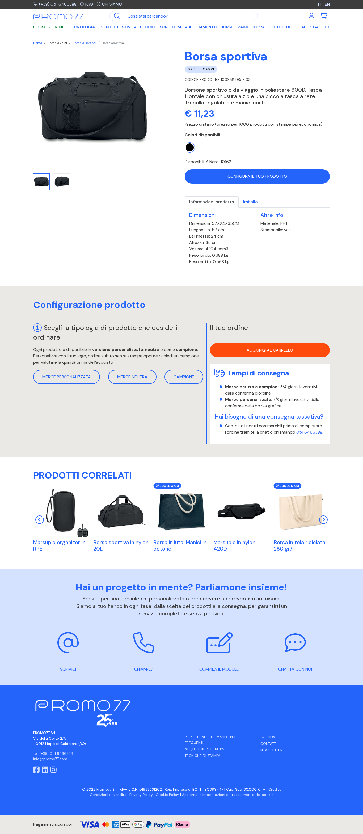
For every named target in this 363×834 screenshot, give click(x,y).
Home (37, 43)
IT (320, 4)
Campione (184, 377)
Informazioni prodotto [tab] (211, 202)
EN (327, 4)
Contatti (268, 744)
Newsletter (271, 750)
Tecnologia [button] (82, 27)
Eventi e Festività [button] (118, 27)
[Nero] (190, 147)
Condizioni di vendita (108, 795)
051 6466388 (309, 432)
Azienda (267, 737)
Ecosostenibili (49, 27)
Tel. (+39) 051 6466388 (53, 753)
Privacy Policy (141, 795)
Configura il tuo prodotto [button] (257, 176)
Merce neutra (132, 377)
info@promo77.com (50, 759)
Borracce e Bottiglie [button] (275, 27)
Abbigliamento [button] (201, 27)
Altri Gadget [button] (315, 27)
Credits (274, 789)
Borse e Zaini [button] (234, 27)
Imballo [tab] (250, 202)
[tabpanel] (257, 238)
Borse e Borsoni (84, 43)
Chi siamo (112, 4)
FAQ (89, 4)
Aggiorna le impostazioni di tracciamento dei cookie (227, 795)
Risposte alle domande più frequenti (210, 740)
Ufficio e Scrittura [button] (161, 27)
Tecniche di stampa (202, 755)
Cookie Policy (167, 795)
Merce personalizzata (66, 377)
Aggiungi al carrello (270, 350)
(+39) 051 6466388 (58, 4)
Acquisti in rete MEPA (204, 749)
